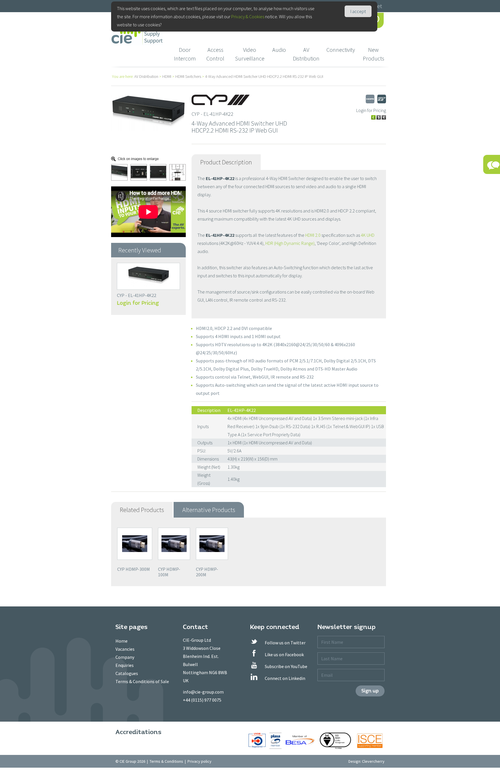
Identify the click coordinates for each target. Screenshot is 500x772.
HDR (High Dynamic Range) (290, 243)
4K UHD (367, 235)
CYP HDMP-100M (169, 571)
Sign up (370, 690)
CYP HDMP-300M (133, 569)
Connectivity (340, 49)
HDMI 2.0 (313, 235)
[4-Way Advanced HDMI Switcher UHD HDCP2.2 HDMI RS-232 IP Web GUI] (148, 112)
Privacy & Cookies (247, 16)
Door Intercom (185, 54)
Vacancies (125, 649)
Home (121, 641)
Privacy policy (200, 761)
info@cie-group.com (203, 692)
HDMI (166, 76)
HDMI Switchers (188, 76)
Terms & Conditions (166, 761)
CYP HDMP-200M (207, 571)
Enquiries (124, 665)
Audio (279, 49)
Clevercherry (373, 761)
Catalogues (126, 673)
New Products (373, 54)
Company (124, 657)
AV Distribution (306, 54)
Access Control (215, 54)
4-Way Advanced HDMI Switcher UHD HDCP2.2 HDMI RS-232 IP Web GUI (264, 76)
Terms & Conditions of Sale (142, 681)
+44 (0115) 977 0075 (202, 700)
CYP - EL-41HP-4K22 (136, 295)
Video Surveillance (249, 54)
